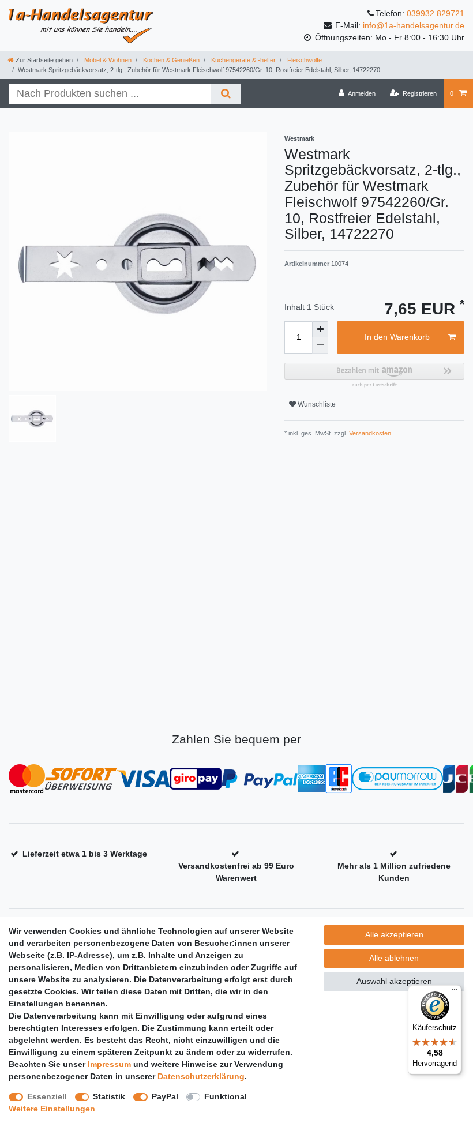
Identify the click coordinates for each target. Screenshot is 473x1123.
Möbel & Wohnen (107, 60)
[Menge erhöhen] (320, 329)
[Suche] (226, 94)
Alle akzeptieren (394, 934)
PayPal (165, 1096)
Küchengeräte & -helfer (242, 60)
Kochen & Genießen (170, 60)
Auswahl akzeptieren (394, 981)
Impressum (109, 1064)
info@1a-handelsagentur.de (413, 25)
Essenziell (47, 1096)
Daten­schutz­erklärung (201, 1076)
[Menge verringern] (320, 345)
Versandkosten (369, 433)
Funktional (225, 1096)
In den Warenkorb (397, 336)
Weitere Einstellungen (52, 1108)
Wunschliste (316, 404)
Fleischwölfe (304, 60)
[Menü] (454, 992)
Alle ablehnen (394, 958)
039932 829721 (435, 13)
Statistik (109, 1096)
